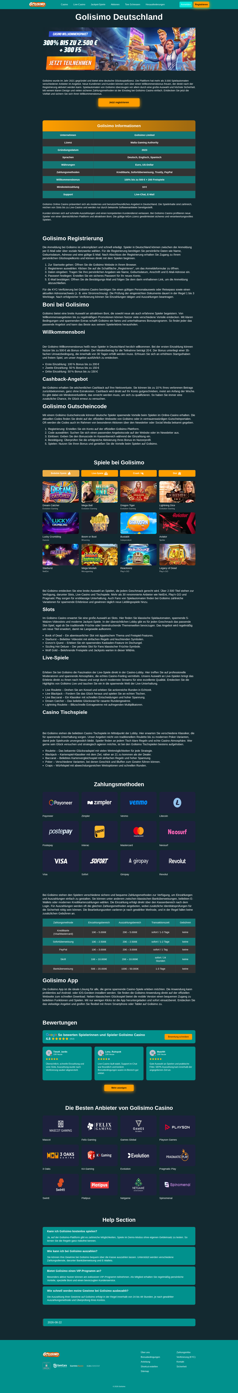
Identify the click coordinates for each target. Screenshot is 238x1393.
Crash (136, 473)
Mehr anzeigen (119, 1088)
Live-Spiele (97, 473)
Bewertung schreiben (178, 1037)
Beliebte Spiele (59, 473)
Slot (175, 473)
